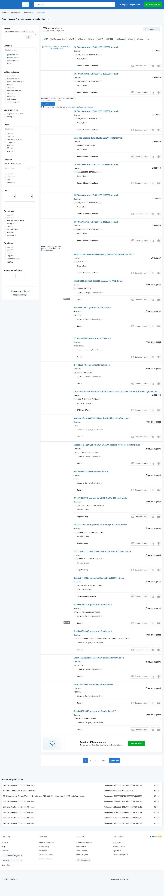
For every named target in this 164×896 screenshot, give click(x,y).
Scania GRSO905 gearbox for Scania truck (93, 605)
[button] (153, 66)
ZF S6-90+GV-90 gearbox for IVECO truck (92, 338)
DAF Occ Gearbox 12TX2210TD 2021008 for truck (96, 222)
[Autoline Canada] (10, 4)
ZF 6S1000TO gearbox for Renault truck (92, 365)
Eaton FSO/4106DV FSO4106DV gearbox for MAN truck (99, 658)
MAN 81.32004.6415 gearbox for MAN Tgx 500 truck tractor (100, 525)
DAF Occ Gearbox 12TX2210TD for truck (18, 785)
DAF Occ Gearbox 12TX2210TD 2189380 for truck (96, 47)
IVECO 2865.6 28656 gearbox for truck (91, 471)
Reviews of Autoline (46, 855)
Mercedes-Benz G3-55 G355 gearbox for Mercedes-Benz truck (102, 418)
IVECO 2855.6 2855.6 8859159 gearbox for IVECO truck (98, 281)
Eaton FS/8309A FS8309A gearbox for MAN (93, 684)
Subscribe (48, 104)
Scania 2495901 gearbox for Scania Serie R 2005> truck (99, 578)
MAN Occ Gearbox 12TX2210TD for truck (19, 791)
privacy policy (71, 107)
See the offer (136, 743)
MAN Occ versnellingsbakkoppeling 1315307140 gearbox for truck (104, 254)
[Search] (35, 4)
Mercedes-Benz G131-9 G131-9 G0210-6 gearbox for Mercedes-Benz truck (107, 445)
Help (3, 846)
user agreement (86, 107)
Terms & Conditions (46, 842)
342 (103, 760)
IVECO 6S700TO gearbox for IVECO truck (92, 308)
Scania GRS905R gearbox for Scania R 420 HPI (95, 711)
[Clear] (35, 34)
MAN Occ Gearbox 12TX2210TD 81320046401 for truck (98, 138)
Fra (8, 865)
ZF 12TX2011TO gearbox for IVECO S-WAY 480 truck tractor (101, 498)
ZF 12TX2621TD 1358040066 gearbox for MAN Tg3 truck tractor (102, 551)
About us (5, 842)
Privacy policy (44, 846)
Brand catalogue (45, 859)
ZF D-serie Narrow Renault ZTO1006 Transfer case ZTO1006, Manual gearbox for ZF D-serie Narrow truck (44, 796)
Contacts (5, 851)
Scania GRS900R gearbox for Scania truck (93, 631)
